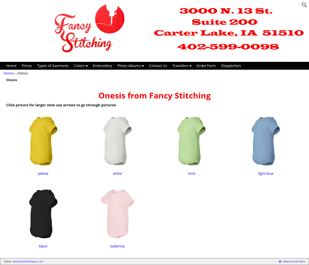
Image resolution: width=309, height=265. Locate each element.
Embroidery (102, 65)
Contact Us (158, 65)
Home (11, 65)
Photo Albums (129, 65)
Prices (27, 65)
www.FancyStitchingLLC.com (28, 261)
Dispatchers (231, 65)
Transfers (180, 65)
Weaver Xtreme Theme (294, 261)
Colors (79, 65)
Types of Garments (53, 65)
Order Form (206, 65)
